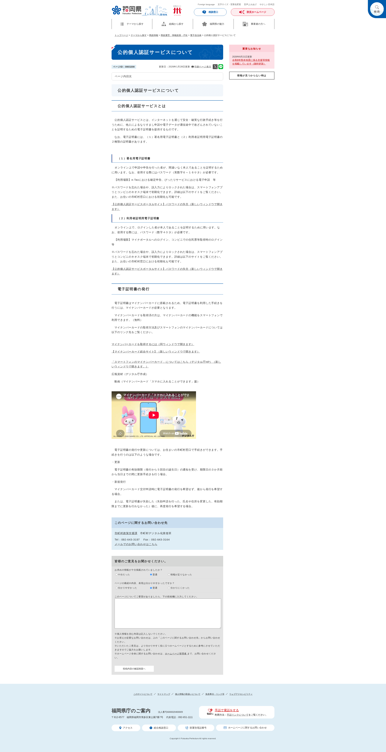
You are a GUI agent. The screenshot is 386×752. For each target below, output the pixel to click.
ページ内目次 (123, 76)
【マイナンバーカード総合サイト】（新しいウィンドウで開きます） (156, 351)
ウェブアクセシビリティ (241, 694)
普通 (155, 574)
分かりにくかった (180, 588)
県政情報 (153, 35)
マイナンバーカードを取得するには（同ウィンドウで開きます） (153, 344)
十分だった (124, 574)
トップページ (121, 35)
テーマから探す (139, 35)
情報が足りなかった (181, 574)
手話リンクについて (237, 715)
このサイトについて (142, 694)
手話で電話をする (227, 710)
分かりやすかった (127, 588)
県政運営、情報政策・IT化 (174, 35)
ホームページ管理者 (176, 653)
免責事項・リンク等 (214, 694)
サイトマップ (163, 694)
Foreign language (206, 4)
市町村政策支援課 (126, 533)
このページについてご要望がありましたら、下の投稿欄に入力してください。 (157, 596)
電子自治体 (195, 35)
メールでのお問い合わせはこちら (136, 544)
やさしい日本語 (267, 4)
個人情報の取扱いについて (187, 694)
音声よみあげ (250, 4)
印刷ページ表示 (203, 66)
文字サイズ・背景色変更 (229, 4)
